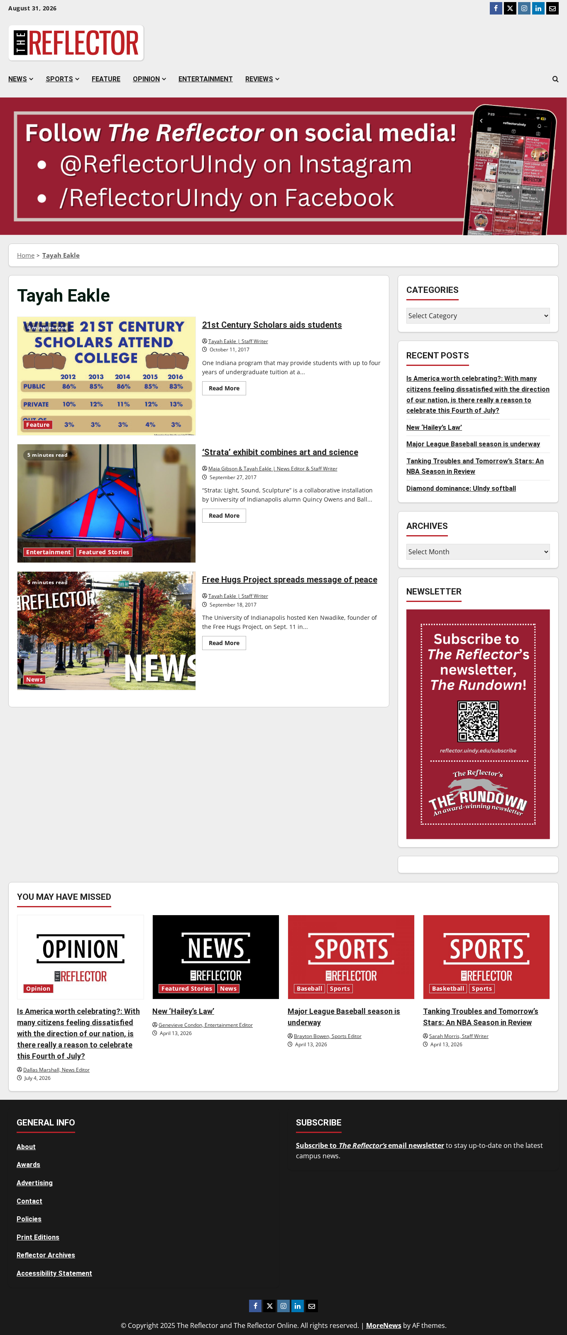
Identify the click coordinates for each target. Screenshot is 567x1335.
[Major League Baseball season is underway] (351, 957)
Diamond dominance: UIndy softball (461, 488)
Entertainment (205, 79)
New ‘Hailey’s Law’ (434, 427)
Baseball (309, 988)
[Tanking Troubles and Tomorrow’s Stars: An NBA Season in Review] (486, 957)
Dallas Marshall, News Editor (56, 1069)
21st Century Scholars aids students (106, 376)
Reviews (259, 79)
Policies (29, 1219)
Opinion (146, 79)
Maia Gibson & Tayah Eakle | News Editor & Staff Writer (272, 468)
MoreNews (383, 1325)
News (17, 79)
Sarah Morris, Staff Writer (459, 1036)
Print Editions (38, 1237)
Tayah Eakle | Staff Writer (238, 341)
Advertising (35, 1183)
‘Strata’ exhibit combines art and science (106, 503)
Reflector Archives (46, 1255)
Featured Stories (104, 552)
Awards (28, 1165)
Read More (227, 389)
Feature (106, 79)
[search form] (555, 79)
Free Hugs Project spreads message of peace (106, 630)
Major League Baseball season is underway (473, 444)
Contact (29, 1201)
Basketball (448, 988)
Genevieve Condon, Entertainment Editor (206, 1024)
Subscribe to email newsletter (370, 1145)
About (26, 1147)
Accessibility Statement (54, 1273)
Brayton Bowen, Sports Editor (328, 1036)
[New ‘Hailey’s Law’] (215, 957)
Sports (59, 79)
